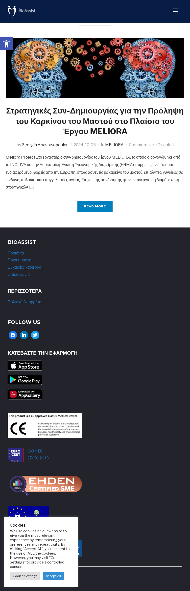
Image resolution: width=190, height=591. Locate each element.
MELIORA (114, 144)
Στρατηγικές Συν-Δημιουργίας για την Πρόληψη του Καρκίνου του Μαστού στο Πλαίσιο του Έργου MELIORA (95, 121)
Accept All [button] (53, 576)
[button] (6, 43)
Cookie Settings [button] (25, 576)
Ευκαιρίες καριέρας (24, 267)
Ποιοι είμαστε (19, 260)
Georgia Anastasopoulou (45, 144)
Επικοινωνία (19, 274)
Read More (95, 206)
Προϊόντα (16, 253)
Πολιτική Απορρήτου (26, 302)
